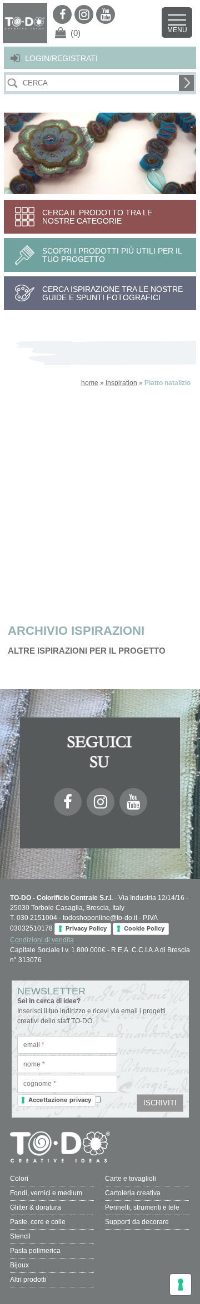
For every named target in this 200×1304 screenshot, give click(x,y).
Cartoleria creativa (133, 1193)
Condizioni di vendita (42, 940)
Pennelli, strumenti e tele (142, 1207)
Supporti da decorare (137, 1222)
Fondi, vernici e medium (46, 1193)
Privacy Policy (86, 928)
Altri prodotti (28, 1279)
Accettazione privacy (59, 1100)
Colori (19, 1178)
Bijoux (19, 1265)
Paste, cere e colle (38, 1222)
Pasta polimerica (35, 1251)
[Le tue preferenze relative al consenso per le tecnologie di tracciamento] (180, 1284)
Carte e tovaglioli (130, 1178)
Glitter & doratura (35, 1207)
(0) (76, 33)
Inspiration (121, 383)
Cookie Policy (144, 928)
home (89, 383)
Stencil (20, 1236)
